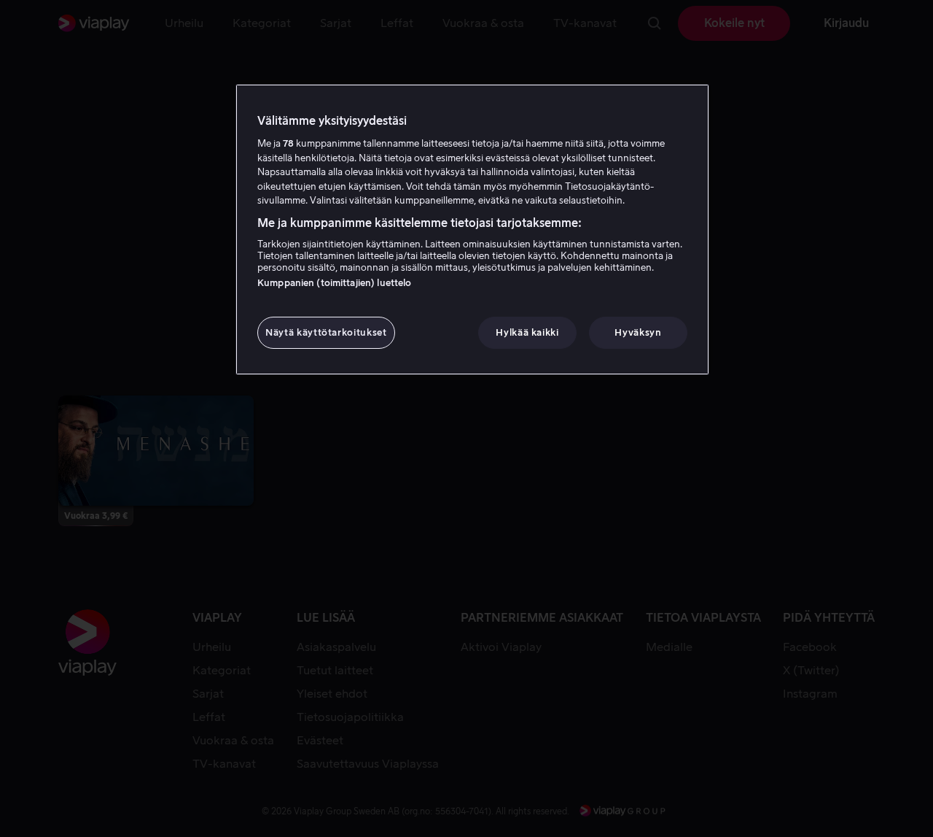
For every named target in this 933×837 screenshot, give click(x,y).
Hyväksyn (637, 332)
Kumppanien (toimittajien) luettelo (334, 283)
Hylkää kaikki (527, 332)
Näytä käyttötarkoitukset (326, 332)
